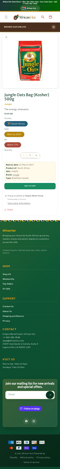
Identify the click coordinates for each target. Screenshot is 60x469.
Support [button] (9, 298)
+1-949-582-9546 (11, 337)
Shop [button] (6, 266)
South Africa (18, 124)
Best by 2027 (14, 134)
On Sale (6, 289)
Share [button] (10, 209)
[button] (6, 17)
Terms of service (31, 462)
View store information (19, 203)
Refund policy (27, 457)
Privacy (6, 321)
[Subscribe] (50, 395)
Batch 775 (12, 145)
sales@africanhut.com (13, 341)
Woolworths (8, 279)
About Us (7, 311)
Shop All (7, 274)
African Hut (28, 453)
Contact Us (8, 306)
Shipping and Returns (13, 316)
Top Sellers (8, 284)
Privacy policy (43, 457)
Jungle (16, 175)
